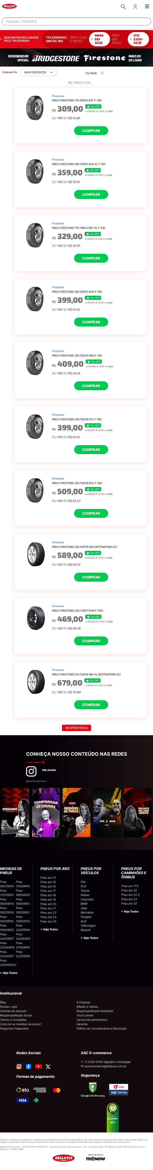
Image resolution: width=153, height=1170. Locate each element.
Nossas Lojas (8, 1006)
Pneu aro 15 (48, 882)
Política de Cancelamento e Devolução (101, 1028)
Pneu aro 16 (48, 886)
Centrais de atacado (13, 1011)
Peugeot (86, 916)
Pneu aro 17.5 (129, 886)
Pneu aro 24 (48, 921)
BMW (84, 903)
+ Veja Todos (9, 972)
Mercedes (87, 912)
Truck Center (84, 1015)
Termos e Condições (13, 1019)
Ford (83, 886)
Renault (85, 930)
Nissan (85, 895)
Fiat (83, 881)
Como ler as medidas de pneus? (20, 1024)
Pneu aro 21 (48, 908)
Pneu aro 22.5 (130, 894)
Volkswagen (88, 925)
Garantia (81, 1024)
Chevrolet (87, 899)
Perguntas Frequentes (14, 1028)
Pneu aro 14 (48, 877)
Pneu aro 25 (129, 903)
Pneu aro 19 (48, 899)
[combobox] (76, 21)
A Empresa (83, 1002)
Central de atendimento (91, 1019)
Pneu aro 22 (48, 912)
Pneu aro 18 (48, 895)
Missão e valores (87, 1006)
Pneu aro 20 (48, 904)
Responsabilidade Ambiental (94, 1011)
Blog (3, 1002)
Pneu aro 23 (48, 917)
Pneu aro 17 (48, 890)
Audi (83, 921)
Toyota (85, 890)
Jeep (84, 908)
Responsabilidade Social (15, 1015)
